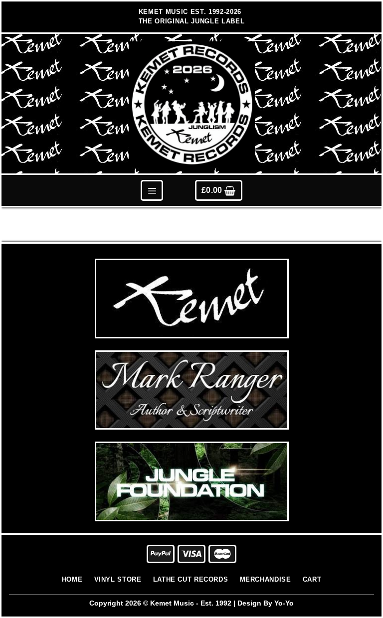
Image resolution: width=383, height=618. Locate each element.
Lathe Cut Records (190, 579)
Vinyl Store (118, 579)
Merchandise (265, 579)
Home (72, 579)
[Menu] (152, 190)
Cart (312, 579)
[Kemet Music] (191, 104)
